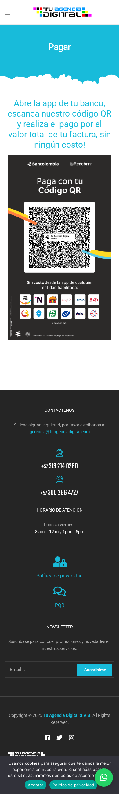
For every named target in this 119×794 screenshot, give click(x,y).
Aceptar (35, 784)
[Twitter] (59, 738)
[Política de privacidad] (59, 561)
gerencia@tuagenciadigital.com (60, 431)
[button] (104, 777)
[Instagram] (72, 738)
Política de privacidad (59, 576)
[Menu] (7, 12)
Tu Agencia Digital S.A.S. (67, 715)
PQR (59, 605)
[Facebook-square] (47, 738)
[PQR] (59, 591)
